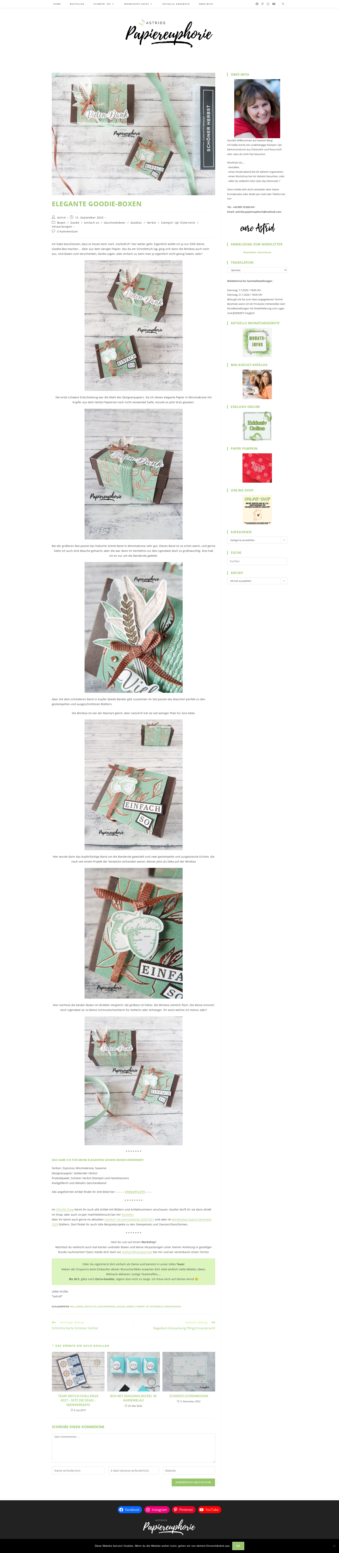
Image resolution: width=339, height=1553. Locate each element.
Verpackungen (62, 226)
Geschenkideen (115, 222)
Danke (74, 222)
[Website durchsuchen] (283, 4)
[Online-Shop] (257, 509)
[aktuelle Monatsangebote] (257, 342)
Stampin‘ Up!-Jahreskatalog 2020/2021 (129, 1219)
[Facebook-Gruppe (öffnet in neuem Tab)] (257, 4)
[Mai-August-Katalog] (257, 384)
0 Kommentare (67, 231)
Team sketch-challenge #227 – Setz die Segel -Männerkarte (78, 1400)
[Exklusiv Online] (257, 426)
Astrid (61, 217)
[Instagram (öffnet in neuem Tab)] (268, 4)
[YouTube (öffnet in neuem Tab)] (274, 4)
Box (72, 1306)
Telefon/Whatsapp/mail (137, 1252)
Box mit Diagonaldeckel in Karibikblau (133, 1398)
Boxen (61, 222)
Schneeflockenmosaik (188, 1396)
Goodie (121, 1306)
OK (238, 1545)
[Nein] (334, 1546)
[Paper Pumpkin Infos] (257, 468)
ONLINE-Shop (65, 1209)
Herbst (151, 222)
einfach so (91, 222)
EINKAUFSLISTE (135, 1192)
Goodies (136, 222)
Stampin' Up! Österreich (178, 222)
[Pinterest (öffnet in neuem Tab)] (262, 4)
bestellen (128, 1214)
